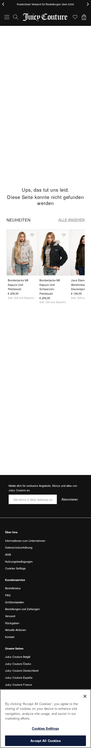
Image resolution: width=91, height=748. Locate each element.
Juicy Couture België (17, 657)
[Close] (84, 696)
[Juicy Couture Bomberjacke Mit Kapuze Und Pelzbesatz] (22, 253)
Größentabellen (14, 602)
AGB (8, 554)
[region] (45, 718)
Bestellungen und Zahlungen (22, 609)
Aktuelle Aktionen (15, 630)
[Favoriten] (75, 17)
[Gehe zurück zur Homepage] (45, 17)
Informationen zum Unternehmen (25, 541)
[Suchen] (15, 17)
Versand (10, 616)
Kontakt (9, 637)
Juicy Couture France (18, 684)
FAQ (8, 595)
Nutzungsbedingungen (19, 561)
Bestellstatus (13, 588)
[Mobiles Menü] (6, 17)
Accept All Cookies (45, 740)
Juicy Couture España (18, 677)
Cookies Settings (45, 728)
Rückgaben (12, 623)
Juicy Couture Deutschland (21, 670)
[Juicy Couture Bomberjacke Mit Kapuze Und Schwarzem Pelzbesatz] (53, 253)
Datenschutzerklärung (18, 547)
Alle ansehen (71, 219)
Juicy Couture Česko (18, 664)
